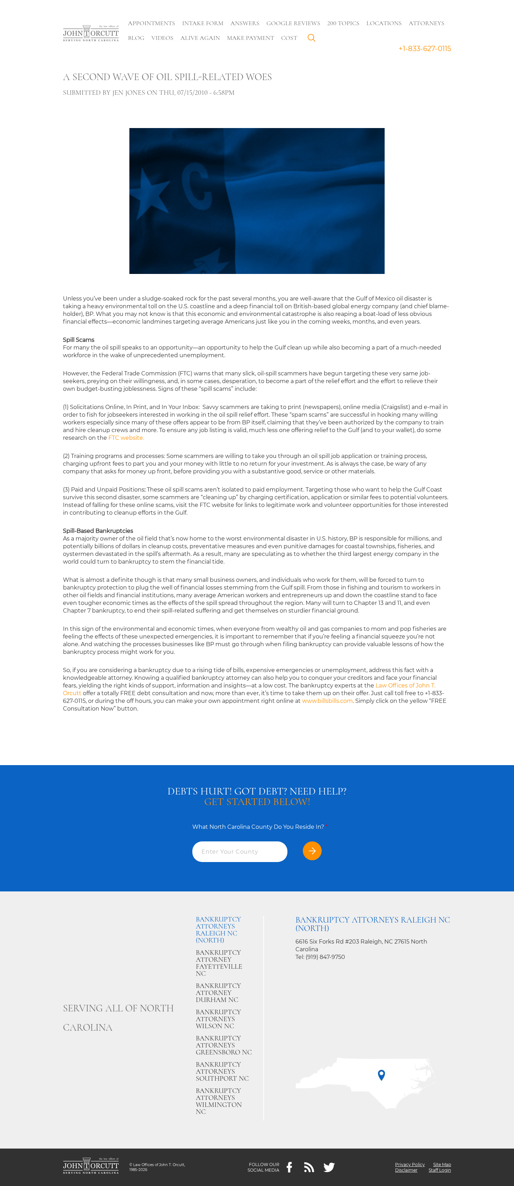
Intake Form (202, 23)
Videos (162, 38)
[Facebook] (289, 1167)
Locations (384, 23)
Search (313, 39)
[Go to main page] (91, 34)
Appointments (151, 23)
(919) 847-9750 (325, 957)
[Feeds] (309, 1167)
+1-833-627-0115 (425, 48)
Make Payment (250, 38)
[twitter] (329, 1167)
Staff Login (440, 1170)
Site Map (442, 1164)
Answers (244, 23)
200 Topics (343, 23)
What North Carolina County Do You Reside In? (260, 827)
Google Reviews (293, 23)
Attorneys (426, 23)
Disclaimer (406, 1170)
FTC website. (126, 438)
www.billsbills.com (327, 701)
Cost (289, 38)
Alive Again (200, 38)
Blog (136, 38)
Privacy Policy (410, 1164)
